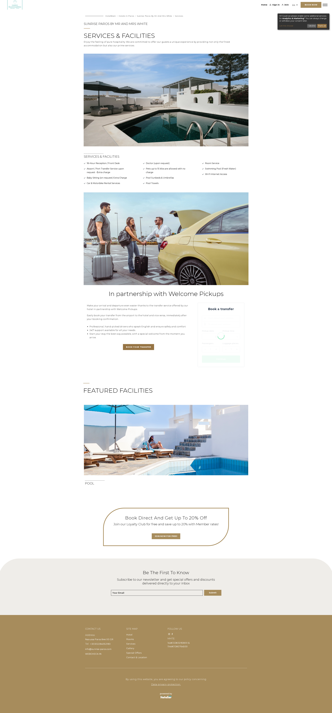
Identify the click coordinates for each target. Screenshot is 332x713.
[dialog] (303, 21)
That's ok (322, 26)
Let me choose (286, 26)
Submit (213, 593)
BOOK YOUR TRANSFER (138, 347)
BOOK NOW (311, 5)
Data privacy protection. (166, 684)
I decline (312, 26)
